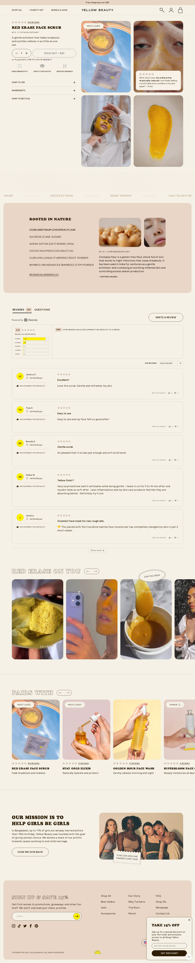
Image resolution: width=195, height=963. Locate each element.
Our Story (134, 895)
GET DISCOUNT (169, 953)
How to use (18, 82)
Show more (96, 550)
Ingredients (18, 90)
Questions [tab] (42, 309)
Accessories (108, 913)
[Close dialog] (189, 920)
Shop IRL (161, 901)
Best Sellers (108, 901)
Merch (132, 913)
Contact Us (163, 913)
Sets (103, 907)
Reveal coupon (77, 916)
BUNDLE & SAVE (59, 10)
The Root (134, 907)
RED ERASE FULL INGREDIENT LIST (44, 274)
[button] (44, 22)
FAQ (158, 895)
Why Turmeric (136, 901)
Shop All (106, 895)
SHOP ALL (17, 10)
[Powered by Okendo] (25, 320)
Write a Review (166, 317)
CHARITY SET (37, 10)
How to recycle (21, 98)
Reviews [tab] (22, 309)
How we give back (30, 852)
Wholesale (162, 907)
